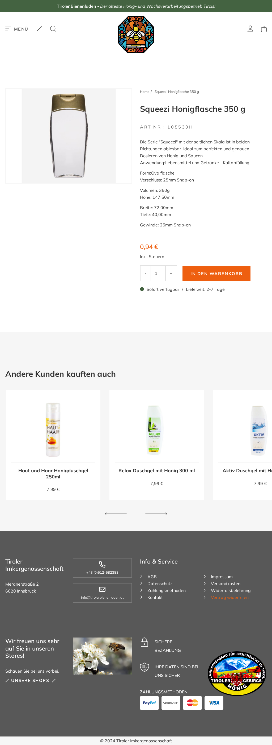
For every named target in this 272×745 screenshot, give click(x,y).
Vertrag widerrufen (230, 597)
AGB (152, 576)
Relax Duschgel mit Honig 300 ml (156, 470)
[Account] (250, 29)
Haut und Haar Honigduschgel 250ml (53, 473)
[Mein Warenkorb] (264, 29)
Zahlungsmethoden (166, 590)
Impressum (222, 576)
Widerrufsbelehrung (231, 590)
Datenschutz (159, 583)
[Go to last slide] (116, 513)
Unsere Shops (30, 680)
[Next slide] (156, 513)
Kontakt (155, 597)
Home (144, 91)
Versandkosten (225, 583)
